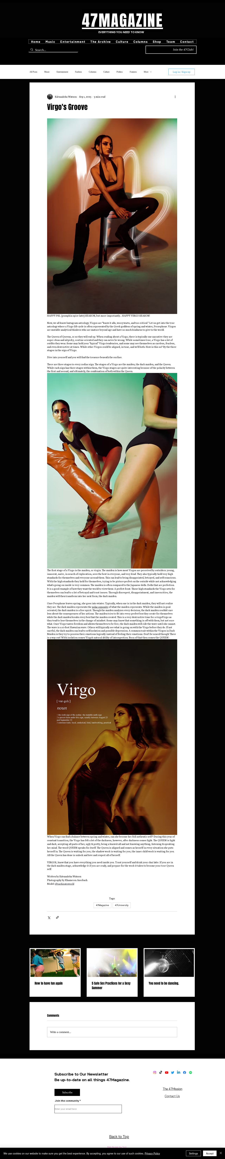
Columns (92, 72)
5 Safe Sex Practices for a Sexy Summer (111, 985)
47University (121, 905)
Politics (120, 72)
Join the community (67, 1100)
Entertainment (62, 72)
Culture (106, 72)
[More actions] (175, 97)
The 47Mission (172, 1089)
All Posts (33, 72)
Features (133, 72)
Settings (193, 1153)
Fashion (78, 72)
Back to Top (119, 1136)
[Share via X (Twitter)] (48, 917)
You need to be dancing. (164, 983)
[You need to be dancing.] (169, 963)
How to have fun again (49, 983)
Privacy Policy (152, 1153)
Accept (210, 1153)
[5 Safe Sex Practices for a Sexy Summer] (112, 963)
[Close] (221, 1153)
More (146, 72)
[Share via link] (57, 917)
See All (191, 941)
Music (47, 72)
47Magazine (102, 905)
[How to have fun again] (55, 963)
